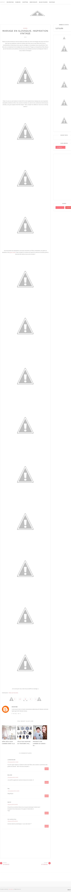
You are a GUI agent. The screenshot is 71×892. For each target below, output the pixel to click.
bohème (25, 28)
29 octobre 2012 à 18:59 (13, 777)
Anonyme (15, 706)
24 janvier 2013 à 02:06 (13, 804)
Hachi (9, 802)
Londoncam (11, 759)
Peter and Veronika (13, 692)
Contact (2, 2)
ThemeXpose (10, 889)
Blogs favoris (43, 2)
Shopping (25, 2)
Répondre (46, 768)
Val (9, 788)
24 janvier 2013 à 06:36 (13, 821)
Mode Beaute (33, 2)
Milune (10, 775)
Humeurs (18, 2)
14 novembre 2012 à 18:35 (13, 791)
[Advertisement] (63, 177)
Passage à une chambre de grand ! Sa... (39, 743)
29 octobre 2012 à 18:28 (13, 762)
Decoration (10, 2)
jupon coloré (13, 252)
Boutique (52, 2)
